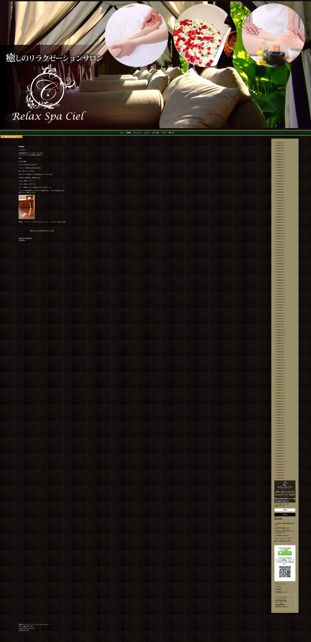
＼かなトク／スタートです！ (282, 538)
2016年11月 (279, 464)
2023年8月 (279, 241)
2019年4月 (279, 384)
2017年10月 (279, 434)
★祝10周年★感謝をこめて (282, 528)
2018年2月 (279, 423)
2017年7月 (279, 442)
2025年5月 (279, 184)
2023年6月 (279, 247)
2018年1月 (279, 426)
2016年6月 (279, 478)
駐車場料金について (282, 592)
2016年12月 (279, 461)
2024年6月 (279, 214)
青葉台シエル (34, 230)
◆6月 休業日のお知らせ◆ (282, 541)
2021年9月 (279, 305)
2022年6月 (279, 280)
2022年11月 (279, 266)
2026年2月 (279, 159)
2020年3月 (279, 354)
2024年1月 (279, 228)
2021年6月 (279, 313)
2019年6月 (279, 379)
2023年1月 (279, 261)
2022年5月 (279, 283)
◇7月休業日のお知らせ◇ (281, 535)
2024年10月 (279, 203)
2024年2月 (279, 225)
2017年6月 (279, 445)
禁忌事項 (278, 589)
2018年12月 (279, 395)
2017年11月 (279, 431)
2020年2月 (279, 357)
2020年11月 (279, 332)
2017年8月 (279, 439)
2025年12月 (279, 164)
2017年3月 (279, 453)
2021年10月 (279, 302)
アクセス (164, 132)
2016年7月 (279, 475)
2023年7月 (279, 244)
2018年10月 (279, 401)
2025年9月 (279, 173)
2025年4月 (279, 186)
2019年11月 (279, 365)
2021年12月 (279, 296)
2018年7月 (279, 409)
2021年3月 (279, 321)
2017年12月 (279, 428)
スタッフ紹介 (155, 132)
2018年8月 (279, 406)
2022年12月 (279, 263)
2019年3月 (279, 387)
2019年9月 (279, 371)
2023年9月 (279, 239)
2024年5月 (279, 217)
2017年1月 (279, 459)
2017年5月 (279, 448)
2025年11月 (279, 167)
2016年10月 (279, 467)
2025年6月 (279, 181)
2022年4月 (279, 285)
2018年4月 (279, 417)
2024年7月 (279, 211)
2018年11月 (279, 398)
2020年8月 (279, 340)
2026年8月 (279, 142)
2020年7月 (279, 343)
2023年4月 (279, 252)
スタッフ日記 (50, 230)
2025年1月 (279, 195)
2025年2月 (279, 192)
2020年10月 (279, 335)
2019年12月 (279, 362)
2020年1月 (279, 360)
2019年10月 (279, 368)
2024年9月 (279, 206)
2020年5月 (279, 349)
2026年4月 (279, 153)
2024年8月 (279, 208)
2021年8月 (279, 307)
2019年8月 (279, 373)
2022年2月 (279, 291)
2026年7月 (279, 145)
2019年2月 (279, 390)
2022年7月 (279, 277)
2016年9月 (279, 470)
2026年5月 (279, 151)
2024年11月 (279, 200)
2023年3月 (279, 255)
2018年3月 (279, 420)
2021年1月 (279, 327)
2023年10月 (279, 236)
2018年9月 (279, 404)
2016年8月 (279, 472)
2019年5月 (279, 382)
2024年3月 (279, 222)
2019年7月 (279, 376)
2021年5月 (279, 316)
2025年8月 (279, 175)
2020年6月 (279, 346)
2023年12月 (279, 230)
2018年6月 (279, 412)
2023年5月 (279, 250)
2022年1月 (279, 294)
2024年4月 (279, 219)
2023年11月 (279, 233)
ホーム (122, 132)
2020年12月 (279, 329)
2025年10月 (279, 170)
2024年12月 (279, 197)
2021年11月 (279, 299)
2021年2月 (279, 324)
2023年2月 (279, 258)
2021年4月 (279, 318)
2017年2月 (279, 456)
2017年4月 (279, 450)
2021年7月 (279, 310)
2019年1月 (279, 393)
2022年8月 (279, 274)
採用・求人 (171, 132)
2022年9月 (279, 272)
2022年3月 (279, 288)
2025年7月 (279, 178)
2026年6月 (279, 148)
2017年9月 (279, 437)
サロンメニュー (137, 132)
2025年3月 (279, 189)
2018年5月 (279, 415)
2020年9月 (279, 338)
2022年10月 (279, 269)
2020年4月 (279, 351)
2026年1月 (279, 162)
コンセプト (147, 132)
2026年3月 (279, 156)
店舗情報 (128, 132)
